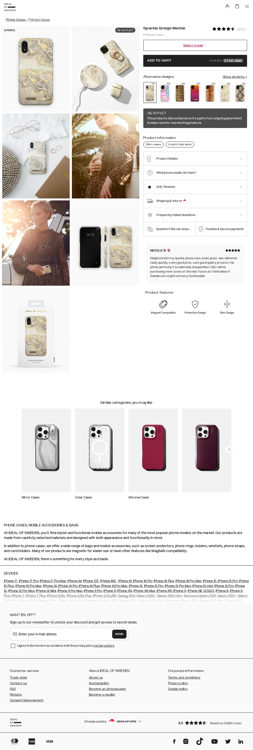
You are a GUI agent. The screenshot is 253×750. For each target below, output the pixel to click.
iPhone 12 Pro (224, 586)
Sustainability (99, 683)
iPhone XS (124, 591)
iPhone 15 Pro (227, 581)
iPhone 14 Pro (67, 586)
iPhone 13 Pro (153, 586)
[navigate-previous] (229, 449)
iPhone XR (164, 591)
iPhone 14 (50, 586)
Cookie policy (178, 689)
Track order (18, 677)
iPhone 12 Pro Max (21, 591)
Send (119, 634)
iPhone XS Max (144, 591)
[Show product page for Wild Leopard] (180, 92)
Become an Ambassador (107, 689)
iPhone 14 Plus (89, 586)
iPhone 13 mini (202, 586)
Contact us (18, 683)
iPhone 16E (108, 581)
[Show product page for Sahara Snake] (240, 92)
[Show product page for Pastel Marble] (164, 92)
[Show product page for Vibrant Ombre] (194, 92)
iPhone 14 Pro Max (114, 586)
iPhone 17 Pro (28, 581)
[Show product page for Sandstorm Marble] (225, 92)
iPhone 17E (91, 581)
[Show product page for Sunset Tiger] (209, 92)
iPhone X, (180, 591)
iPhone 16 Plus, (164, 581)
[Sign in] (227, 6)
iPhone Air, (74, 581)
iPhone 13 (136, 586)
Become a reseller (102, 694)
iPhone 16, (125, 581)
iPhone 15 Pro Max (28, 586)
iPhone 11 (110, 591)
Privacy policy (178, 683)
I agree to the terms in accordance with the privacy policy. (66, 645)
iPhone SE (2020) (201, 591)
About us (96, 677)
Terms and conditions (184, 677)
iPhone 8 (222, 591)
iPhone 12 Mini (46, 591)
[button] (211, 722)
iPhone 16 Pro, (142, 581)
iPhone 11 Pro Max (70, 591)
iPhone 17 (11, 581)
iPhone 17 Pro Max (53, 581)
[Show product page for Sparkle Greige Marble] (149, 92)
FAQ (13, 689)
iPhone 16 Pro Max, (188, 581)
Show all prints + (235, 77)
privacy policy (104, 645)
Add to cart (194, 61)
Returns (16, 694)
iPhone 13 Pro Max (178, 586)
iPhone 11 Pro (93, 591)
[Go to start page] (9, 7)
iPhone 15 (210, 581)
